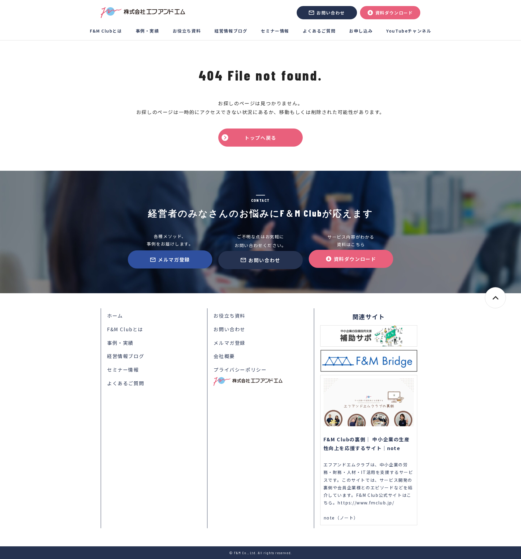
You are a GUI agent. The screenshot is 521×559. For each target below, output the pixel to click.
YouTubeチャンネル (408, 31)
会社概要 (224, 356)
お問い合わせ (331, 13)
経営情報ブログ (230, 31)
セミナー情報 (275, 31)
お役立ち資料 (187, 31)
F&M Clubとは (106, 31)
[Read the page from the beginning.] (495, 297)
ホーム (115, 315)
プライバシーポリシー (240, 369)
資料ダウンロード (394, 13)
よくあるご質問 (319, 31)
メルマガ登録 (174, 259)
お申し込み (361, 31)
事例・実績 (147, 31)
